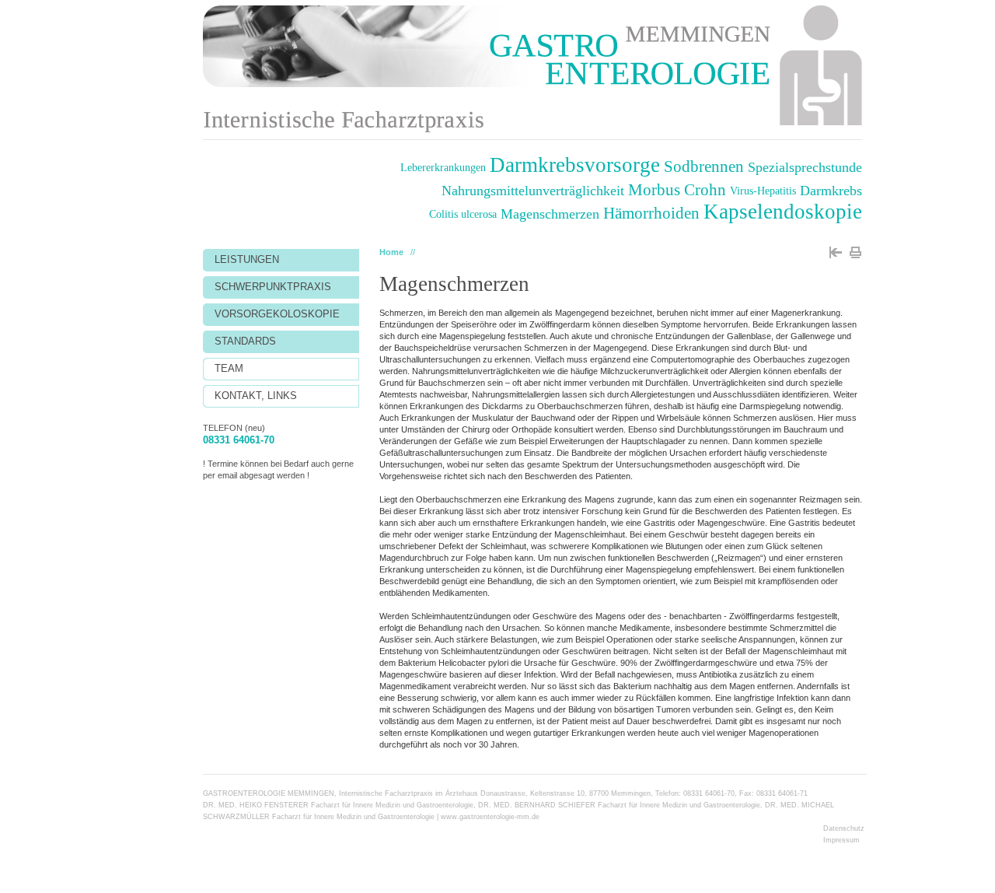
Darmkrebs (831, 190)
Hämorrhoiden (651, 213)
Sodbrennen (704, 166)
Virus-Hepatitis (763, 191)
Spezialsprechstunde (805, 167)
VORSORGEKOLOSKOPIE (277, 314)
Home (391, 252)
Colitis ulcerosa (463, 214)
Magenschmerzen (550, 214)
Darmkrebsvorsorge (575, 165)
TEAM (229, 368)
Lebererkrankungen (443, 167)
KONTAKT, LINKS (256, 395)
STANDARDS (245, 341)
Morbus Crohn (677, 189)
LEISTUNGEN (247, 259)
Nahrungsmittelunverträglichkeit (533, 190)
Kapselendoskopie (782, 211)
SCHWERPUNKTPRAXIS (273, 286)
